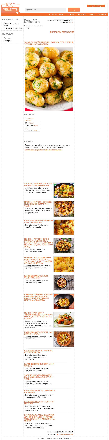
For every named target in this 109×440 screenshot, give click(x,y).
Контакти (102, 14)
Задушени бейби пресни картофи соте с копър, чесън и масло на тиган (49, 43)
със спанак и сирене (39, 365)
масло (31, 123)
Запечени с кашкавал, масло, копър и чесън (38, 377)
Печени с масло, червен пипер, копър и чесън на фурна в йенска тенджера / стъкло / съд (38, 243)
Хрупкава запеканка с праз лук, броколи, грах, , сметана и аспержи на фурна (39, 418)
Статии (71, 14)
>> (72, 22)
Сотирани (8, 41)
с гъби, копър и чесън (39, 403)
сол (27, 128)
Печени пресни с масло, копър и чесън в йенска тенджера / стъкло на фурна (38, 260)
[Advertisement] (12, 76)
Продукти (81, 14)
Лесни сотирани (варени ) (38, 184)
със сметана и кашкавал (39, 391)
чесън (35, 125)
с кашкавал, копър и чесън (38, 352)
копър (35, 130)
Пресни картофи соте (13, 28)
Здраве (92, 14)
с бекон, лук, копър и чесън (38, 333)
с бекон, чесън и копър (36, 277)
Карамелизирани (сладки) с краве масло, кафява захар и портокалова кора (38, 297)
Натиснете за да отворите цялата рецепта (43, 150)
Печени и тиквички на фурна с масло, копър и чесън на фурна (38, 316)
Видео (62, 14)
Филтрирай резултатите (62, 32)
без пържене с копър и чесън (38, 221)
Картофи (7, 38)
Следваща (62, 434)
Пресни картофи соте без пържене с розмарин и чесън (38, 204)
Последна (69, 434)
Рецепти (53, 14)
